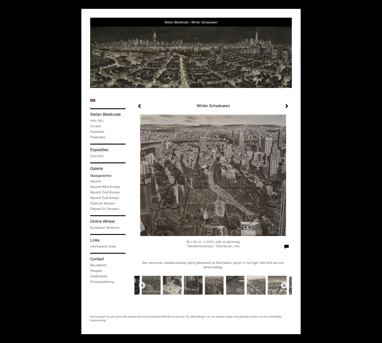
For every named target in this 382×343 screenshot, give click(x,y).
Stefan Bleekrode (176, 22)
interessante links (103, 246)
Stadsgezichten (101, 175)
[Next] (284, 285)
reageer (96, 270)
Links (94, 240)
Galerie (96, 168)
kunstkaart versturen (105, 227)
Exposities (99, 149)
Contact (95, 126)
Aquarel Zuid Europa (104, 197)
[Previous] (142, 285)
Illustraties (97, 131)
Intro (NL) (97, 120)
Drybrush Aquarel (102, 203)
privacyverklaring (102, 281)
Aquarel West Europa (105, 186)
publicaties (97, 137)
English (92, 100)
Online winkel (102, 221)
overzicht (96, 156)
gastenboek (98, 276)
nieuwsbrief (98, 265)
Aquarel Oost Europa (105, 192)
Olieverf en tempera (104, 208)
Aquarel (95, 181)
